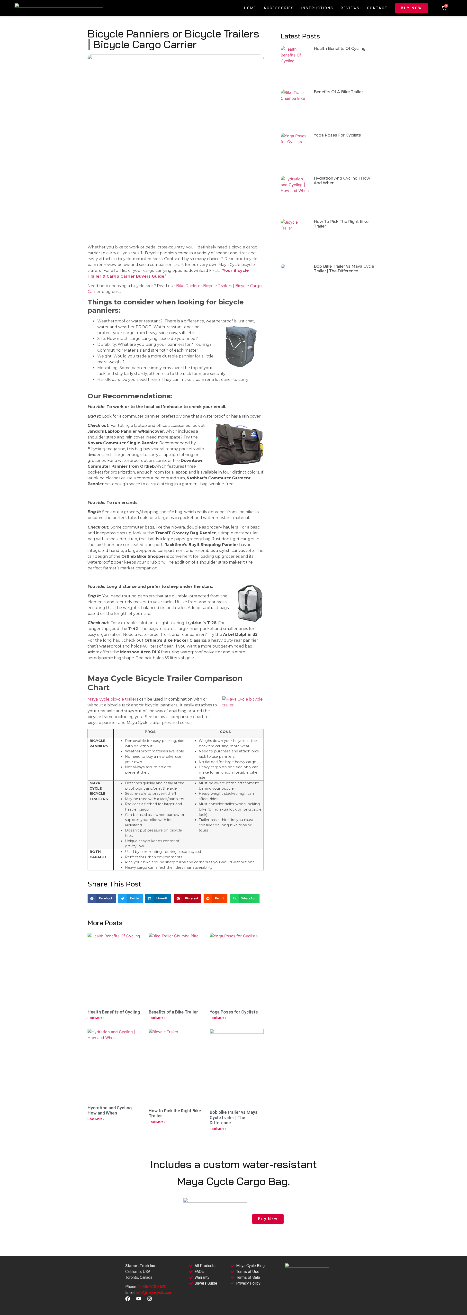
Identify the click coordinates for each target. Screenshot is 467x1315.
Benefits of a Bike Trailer (173, 1011)
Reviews (350, 8)
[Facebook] (128, 1299)
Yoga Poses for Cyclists (234, 1011)
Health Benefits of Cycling (114, 1011)
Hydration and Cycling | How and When (111, 1110)
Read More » (96, 1018)
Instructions (317, 8)
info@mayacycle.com (154, 1292)
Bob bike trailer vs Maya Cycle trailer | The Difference (234, 1117)
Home (250, 8)
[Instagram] (149, 1299)
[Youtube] (139, 1299)
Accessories (279, 8)
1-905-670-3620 (152, 1286)
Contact (377, 8)
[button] (102, 898)
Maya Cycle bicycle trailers (113, 699)
